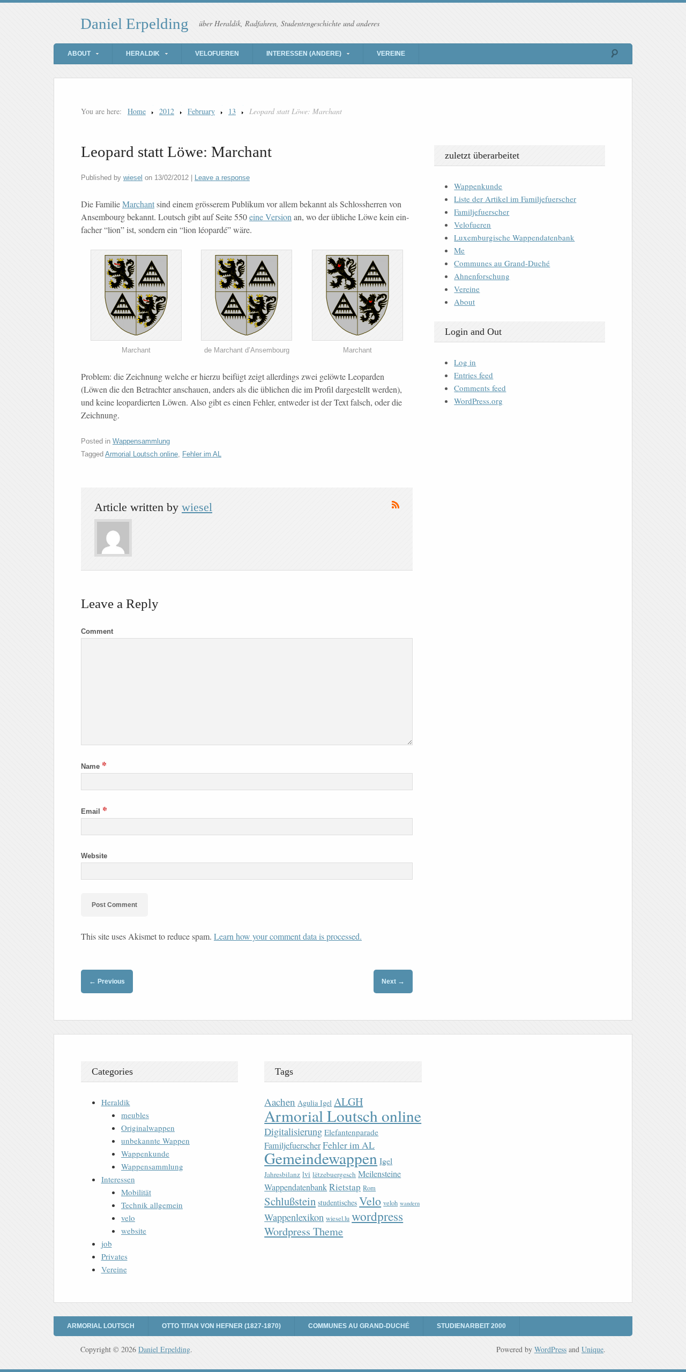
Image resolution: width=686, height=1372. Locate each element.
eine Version (270, 216)
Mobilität (136, 1192)
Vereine (391, 53)
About (79, 53)
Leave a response (222, 178)
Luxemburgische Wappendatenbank (514, 237)
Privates (114, 1256)
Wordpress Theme (303, 1231)
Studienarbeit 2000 (471, 1326)
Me (459, 250)
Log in (465, 362)
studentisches (337, 1202)
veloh (390, 1203)
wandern (410, 1203)
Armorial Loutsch (101, 1326)
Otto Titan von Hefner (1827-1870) (221, 1326)
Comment (97, 631)
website (133, 1230)
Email (94, 811)
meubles (135, 1114)
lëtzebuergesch (334, 1174)
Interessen (118, 1179)
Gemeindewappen (320, 1158)
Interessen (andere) (303, 53)
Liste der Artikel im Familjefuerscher (515, 198)
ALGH (348, 1101)
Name (94, 766)
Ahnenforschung (482, 276)
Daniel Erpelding (134, 23)
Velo (370, 1201)
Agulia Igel (314, 1103)
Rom (369, 1188)
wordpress (377, 1216)
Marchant (138, 203)
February (201, 111)
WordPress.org (478, 400)
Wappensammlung (141, 441)
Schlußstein (290, 1201)
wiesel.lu (337, 1218)
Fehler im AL (201, 454)
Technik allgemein (152, 1204)
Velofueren (217, 53)
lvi (306, 1174)
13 (232, 111)
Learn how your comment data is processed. (288, 936)
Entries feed (473, 375)
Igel (385, 1160)
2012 (166, 111)
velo (128, 1217)
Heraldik (143, 53)
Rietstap (345, 1187)
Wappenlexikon (294, 1217)
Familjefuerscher (481, 211)
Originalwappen (148, 1127)
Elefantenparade (351, 1132)
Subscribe (395, 504)
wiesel (133, 178)
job (106, 1243)
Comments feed (480, 388)
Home (137, 111)
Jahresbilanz (282, 1174)
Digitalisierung (293, 1131)
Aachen (279, 1101)
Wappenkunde (478, 186)
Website (94, 856)
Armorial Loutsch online (141, 454)
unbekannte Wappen (155, 1140)
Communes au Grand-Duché (502, 263)
